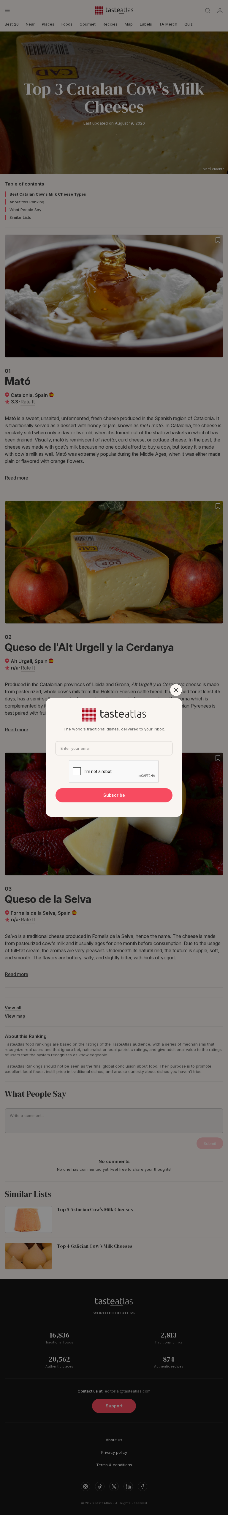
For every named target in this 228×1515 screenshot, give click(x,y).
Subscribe (114, 795)
